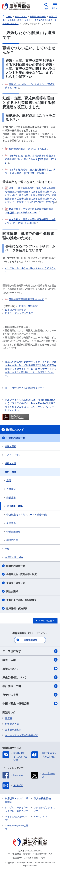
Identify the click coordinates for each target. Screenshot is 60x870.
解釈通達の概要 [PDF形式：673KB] (27, 149)
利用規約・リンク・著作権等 (16, 800)
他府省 (8, 718)
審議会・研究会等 (15, 583)
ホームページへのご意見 (16, 827)
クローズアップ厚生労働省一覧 (21, 735)
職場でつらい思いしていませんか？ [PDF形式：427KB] (29, 86)
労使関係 (11, 523)
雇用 (8, 480)
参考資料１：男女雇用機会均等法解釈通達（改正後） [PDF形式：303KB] (29, 211)
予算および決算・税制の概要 (21, 600)
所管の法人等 (12, 724)
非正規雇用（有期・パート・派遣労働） (27, 514)
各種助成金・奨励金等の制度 (21, 574)
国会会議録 (12, 591)
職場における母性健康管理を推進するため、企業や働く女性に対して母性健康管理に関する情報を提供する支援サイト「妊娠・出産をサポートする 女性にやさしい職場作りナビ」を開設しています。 (31, 368)
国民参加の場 (30, 640)
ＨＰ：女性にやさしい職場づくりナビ (25, 387)
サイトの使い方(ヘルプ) (16, 818)
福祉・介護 (10, 463)
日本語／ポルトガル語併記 (19, 313)
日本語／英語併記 (28, 306)
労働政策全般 (13, 531)
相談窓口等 (12, 540)
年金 (7, 548)
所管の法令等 (10, 694)
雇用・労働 (10, 472)
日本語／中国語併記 (15, 309)
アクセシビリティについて (45, 809)
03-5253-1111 (31, 857)
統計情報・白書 (11, 686)
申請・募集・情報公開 (15, 703)
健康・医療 (10, 446)
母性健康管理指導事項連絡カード (26, 299)
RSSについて (41, 816)
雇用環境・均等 (14, 506)
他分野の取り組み (14, 557)
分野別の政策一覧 (15, 438)
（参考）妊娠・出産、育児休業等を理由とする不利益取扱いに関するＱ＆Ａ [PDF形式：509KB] (30, 159)
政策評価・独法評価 (16, 608)
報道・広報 (9, 660)
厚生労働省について (14, 677)
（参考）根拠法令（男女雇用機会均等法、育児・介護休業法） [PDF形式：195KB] (30, 171)
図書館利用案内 (13, 729)
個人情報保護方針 (43, 798)
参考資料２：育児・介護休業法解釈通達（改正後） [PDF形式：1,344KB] (30, 221)
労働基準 (11, 497)
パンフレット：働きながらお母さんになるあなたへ (30, 270)
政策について (10, 668)
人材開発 (11, 489)
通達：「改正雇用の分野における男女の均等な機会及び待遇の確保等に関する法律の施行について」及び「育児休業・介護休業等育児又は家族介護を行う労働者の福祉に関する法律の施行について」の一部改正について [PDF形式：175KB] (30, 195)
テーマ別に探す (11, 651)
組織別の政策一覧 (15, 565)
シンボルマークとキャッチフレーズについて (16, 809)
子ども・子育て (13, 455)
